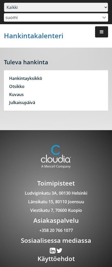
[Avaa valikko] (101, 31)
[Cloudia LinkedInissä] (59, 251)
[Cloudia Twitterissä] (53, 251)
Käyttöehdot (56, 258)
